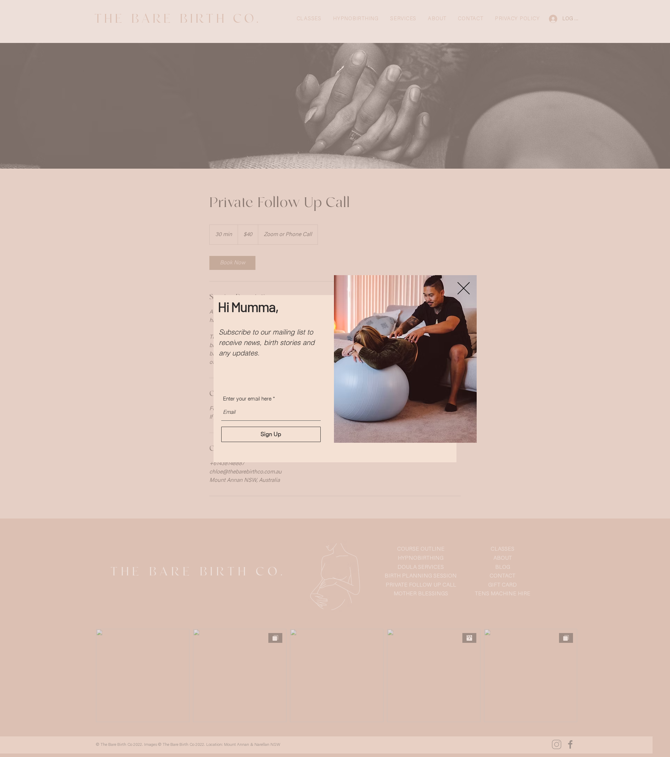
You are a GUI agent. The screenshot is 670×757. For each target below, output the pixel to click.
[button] (463, 288)
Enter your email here (247, 398)
